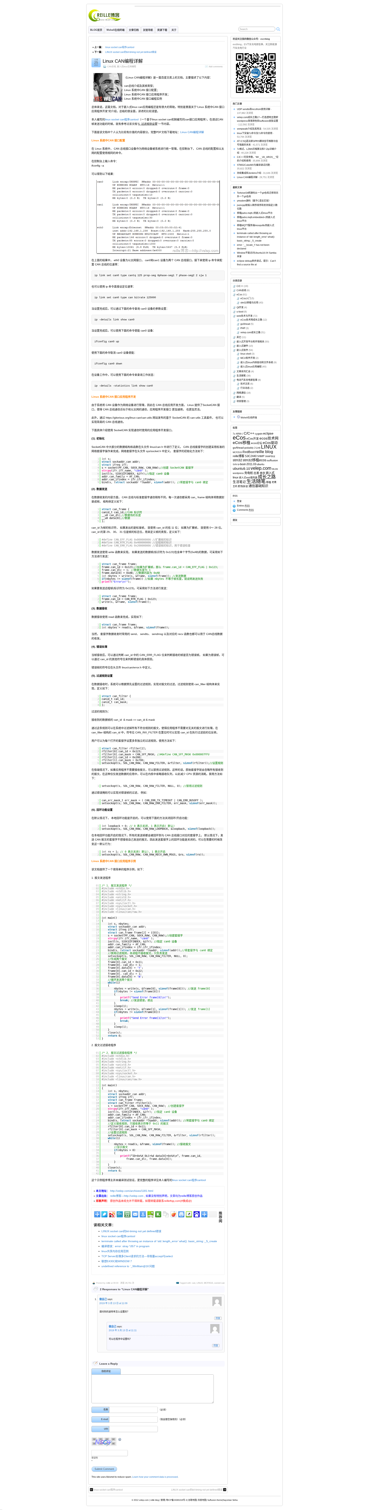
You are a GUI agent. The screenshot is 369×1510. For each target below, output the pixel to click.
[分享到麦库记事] (188, 1213)
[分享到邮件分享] (134, 1213)
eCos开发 (252, 438)
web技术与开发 (245, 316)
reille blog (264, 451)
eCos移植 (241, 442)
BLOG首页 (96, 29)
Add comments (216, 66)
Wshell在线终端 (115, 29)
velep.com (261, 468)
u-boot (240, 311)
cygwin (259, 433)
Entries (243, 505)
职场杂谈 (243, 486)
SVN (235, 464)
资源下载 (162, 29)
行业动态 (245, 388)
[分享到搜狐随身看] (157, 1213)
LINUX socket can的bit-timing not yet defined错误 (130, 52)
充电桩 (248, 473)
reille (108, 1283)
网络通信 (241, 392)
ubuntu (260, 464)
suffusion (272, 460)
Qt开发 (240, 307)
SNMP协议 (270, 456)
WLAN (275, 469)
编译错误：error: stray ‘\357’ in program (125, 1246)
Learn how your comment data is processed (155, 1477)
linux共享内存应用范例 (115, 1251)
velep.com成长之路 (250, 332)
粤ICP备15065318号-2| (177, 1500)
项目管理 (241, 401)
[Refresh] (120, 1439)
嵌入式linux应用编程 (126, 66)
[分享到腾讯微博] (119, 1213)
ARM (238, 433)
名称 (105, 1409)
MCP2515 (208, 1283)
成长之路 (267, 476)
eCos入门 (245, 298)
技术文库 (245, 383)
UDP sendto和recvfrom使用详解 (253, 109)
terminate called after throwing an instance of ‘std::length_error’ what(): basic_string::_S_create (159, 1241)
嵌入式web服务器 (248, 477)
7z (234, 433)
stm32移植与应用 (249, 302)
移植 (268, 482)
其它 (239, 337)
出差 (256, 473)
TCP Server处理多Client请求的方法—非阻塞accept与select (137, 1256)
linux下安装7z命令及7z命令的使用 (254, 133)
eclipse (268, 433)
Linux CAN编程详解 (123, 61)
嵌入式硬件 (242, 346)
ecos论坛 (256, 443)
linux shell (245, 353)
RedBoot (249, 452)
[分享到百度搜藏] (196, 1213)
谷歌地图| (192, 1500)
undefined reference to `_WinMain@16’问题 (128, 1266)
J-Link (257, 447)
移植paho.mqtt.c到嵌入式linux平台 (255, 213)
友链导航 (148, 29)
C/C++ (240, 286)
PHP (242, 328)
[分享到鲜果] (173, 1213)
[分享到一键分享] (142, 1213)
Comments (245, 510)
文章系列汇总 (243, 371)
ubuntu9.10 (241, 469)
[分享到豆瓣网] (127, 1213)
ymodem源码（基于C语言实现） (254, 200)
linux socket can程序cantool (119, 47)
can (193, 1283)
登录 (239, 501)
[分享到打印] (180, 1213)
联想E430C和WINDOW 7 (116, 1261)
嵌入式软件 (242, 350)
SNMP (260, 456)
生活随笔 (241, 375)
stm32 (237, 460)
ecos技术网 (268, 438)
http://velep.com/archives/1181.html (131, 1190)
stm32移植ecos (254, 460)
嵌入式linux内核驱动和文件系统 (256, 362)
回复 (218, 1318)
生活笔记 (239, 482)
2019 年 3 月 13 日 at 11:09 (113, 1303)
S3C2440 (251, 456)
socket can (219, 1283)
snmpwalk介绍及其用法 (249, 128)
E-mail (104, 1419)
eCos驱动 (270, 443)
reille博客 (238, 456)
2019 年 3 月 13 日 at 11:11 (123, 1330)
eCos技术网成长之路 (251, 319)
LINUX (200, 1283)
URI (106, 1429)
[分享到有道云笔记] (104, 1213)
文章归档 (134, 29)
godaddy (248, 447)
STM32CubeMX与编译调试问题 (253, 165)
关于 (173, 29)
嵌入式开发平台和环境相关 (250, 341)
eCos (239, 294)
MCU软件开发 (247, 358)
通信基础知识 (258, 486)
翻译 (239, 397)
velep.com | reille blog (149, 1500)
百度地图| (202, 1500)
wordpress (238, 473)
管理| (163, 1500)
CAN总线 (111, 66)
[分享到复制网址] (165, 1213)
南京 (262, 473)
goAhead (245, 324)
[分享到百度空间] (150, 1213)
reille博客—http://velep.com (126, 1195)
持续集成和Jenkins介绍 (249, 173)
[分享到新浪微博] (111, 1213)
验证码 (94, 1458)
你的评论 (106, 1371)
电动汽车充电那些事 (247, 380)
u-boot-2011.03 (247, 464)
